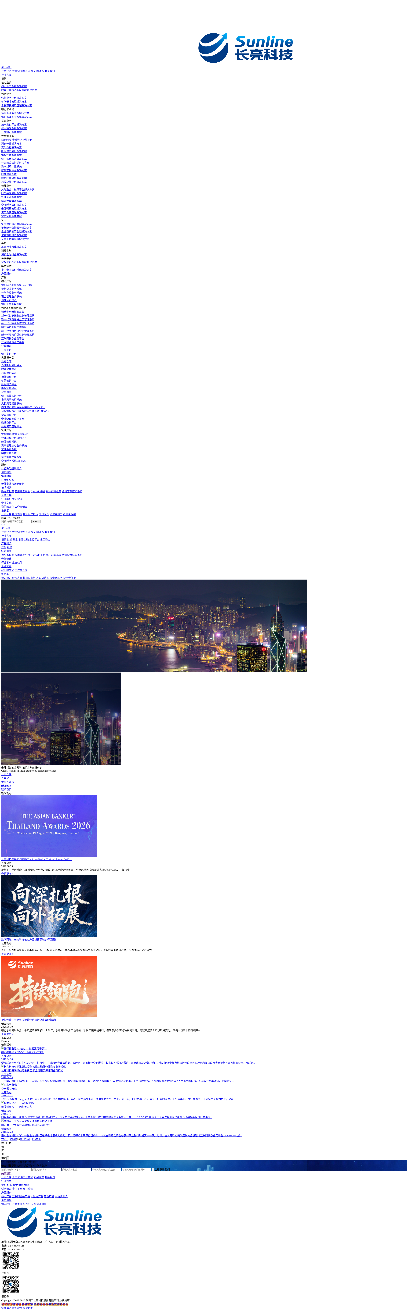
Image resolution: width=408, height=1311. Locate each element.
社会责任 (17, 1204)
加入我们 (6, 1204)
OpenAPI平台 (38, 491)
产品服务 (6, 273)
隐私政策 (17, 1308)
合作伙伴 (6, 495)
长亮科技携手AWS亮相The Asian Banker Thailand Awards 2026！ (36, 859)
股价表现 (17, 514)
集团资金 (45, 539)
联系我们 (50, 71)
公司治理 (44, 514)
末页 (38, 1139)
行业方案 (6, 75)
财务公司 (6, 1188)
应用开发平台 (22, 491)
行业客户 (6, 499)
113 (34, 1139)
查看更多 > (7, 873)
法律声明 (6, 1308)
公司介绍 (6, 71)
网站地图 (28, 1308)
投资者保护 (69, 514)
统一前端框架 (53, 491)
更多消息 (6, 1200)
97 (16, 1139)
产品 (3, 547)
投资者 (5, 510)
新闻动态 (39, 71)
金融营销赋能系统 (72, 491)
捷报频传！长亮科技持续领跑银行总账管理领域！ (29, 1020)
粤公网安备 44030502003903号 (51, 1304)
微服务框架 (7, 491)
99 (21, 1139)
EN (3, 524)
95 (11, 1139)
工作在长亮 (21, 506)
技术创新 (6, 487)
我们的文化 (7, 506)
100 (24, 1139)
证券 (9, 539)
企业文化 (6, 503)
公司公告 (6, 514)
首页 (3, 1139)
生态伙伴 (17, 499)
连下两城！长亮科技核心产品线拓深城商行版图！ (29, 939)
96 (13, 1139)
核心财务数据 (30, 514)
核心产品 (6, 1196)
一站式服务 (61, 1196)
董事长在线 (26, 71)
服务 (9, 547)
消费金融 (23, 539)
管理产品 (49, 1196)
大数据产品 (37, 1196)
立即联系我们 (162, 1169)
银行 (3, 539)
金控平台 (34, 539)
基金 (15, 539)
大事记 (16, 71)
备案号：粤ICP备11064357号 (17, 1304)
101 (28, 1139)
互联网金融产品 (21, 1196)
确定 (3, 1158)
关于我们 (6, 67)
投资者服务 (56, 514)
